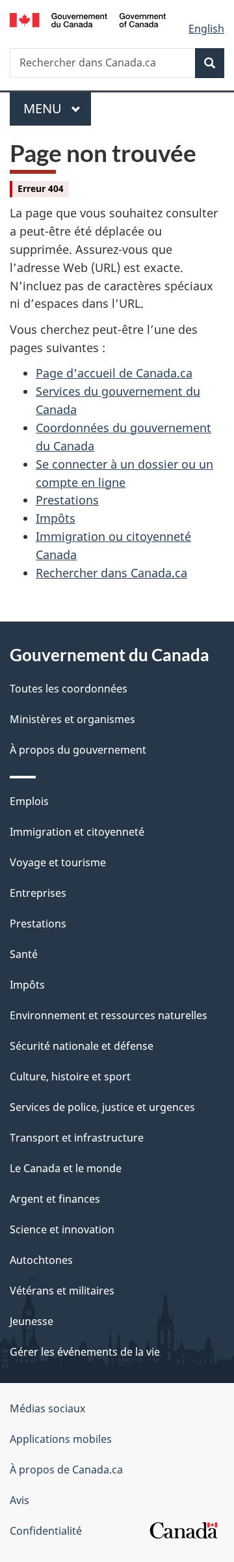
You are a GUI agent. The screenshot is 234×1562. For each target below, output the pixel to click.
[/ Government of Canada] (88, 19)
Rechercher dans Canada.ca (111, 573)
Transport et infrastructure (77, 1137)
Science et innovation (62, 1229)
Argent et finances (55, 1199)
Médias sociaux (47, 1408)
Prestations (67, 500)
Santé (24, 954)
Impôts (55, 518)
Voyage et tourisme (58, 862)
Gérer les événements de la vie (85, 1352)
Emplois (29, 801)
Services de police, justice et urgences (102, 1107)
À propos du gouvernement (78, 750)
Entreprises (38, 893)
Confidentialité (46, 1531)
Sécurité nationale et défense (81, 1046)
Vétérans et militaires (62, 1290)
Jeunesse (31, 1321)
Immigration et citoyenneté (77, 832)
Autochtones (41, 1260)
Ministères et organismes (72, 719)
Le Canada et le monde (66, 1168)
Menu (57, 108)
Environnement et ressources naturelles (108, 1015)
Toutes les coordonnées (68, 688)
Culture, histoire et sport (70, 1076)
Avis (19, 1500)
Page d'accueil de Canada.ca (114, 373)
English (206, 28)
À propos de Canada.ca (66, 1469)
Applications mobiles (61, 1439)
